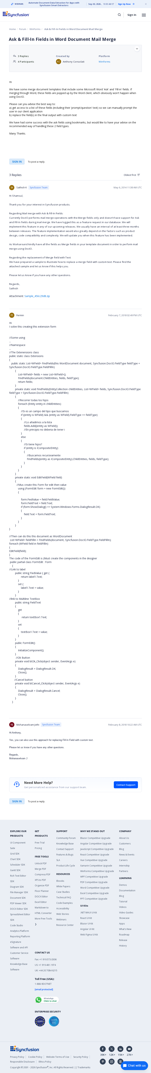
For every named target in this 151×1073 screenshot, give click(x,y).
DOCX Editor (41, 896)
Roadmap (124, 934)
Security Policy (80, 1056)
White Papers (63, 886)
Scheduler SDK (17, 864)
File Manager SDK (19, 892)
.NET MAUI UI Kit (88, 912)
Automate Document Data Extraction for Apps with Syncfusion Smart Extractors (54, 4)
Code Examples (64, 903)
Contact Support (125, 784)
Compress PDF (42, 874)
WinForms (35, 29)
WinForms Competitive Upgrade (97, 871)
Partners (123, 871)
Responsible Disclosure (22, 1061)
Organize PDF (42, 885)
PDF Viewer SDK (18, 903)
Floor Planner (42, 891)
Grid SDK (14, 853)
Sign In (131, 15)
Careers (123, 860)
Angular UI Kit (87, 929)
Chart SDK (15, 859)
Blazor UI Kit (86, 923)
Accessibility (62, 908)
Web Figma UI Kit (89, 934)
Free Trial (40, 842)
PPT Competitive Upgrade (93, 898)
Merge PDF (40, 869)
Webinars (61, 919)
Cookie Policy (35, 1056)
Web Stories (62, 914)
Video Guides (126, 912)
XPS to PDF (40, 880)
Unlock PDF (41, 863)
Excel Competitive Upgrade (94, 893)
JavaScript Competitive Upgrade (97, 849)
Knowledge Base (65, 843)
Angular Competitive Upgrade (96, 843)
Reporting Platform (20, 936)
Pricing (38, 848)
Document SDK (18, 897)
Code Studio (16, 925)
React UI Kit (86, 918)
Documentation (127, 890)
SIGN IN (17, 801)
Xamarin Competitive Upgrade (96, 865)
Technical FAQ (63, 897)
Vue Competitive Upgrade (93, 860)
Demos (123, 885)
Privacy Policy (17, 1056)
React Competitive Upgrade (94, 854)
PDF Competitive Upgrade (94, 882)
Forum (22, 29)
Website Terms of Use (57, 1056)
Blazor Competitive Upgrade (95, 838)
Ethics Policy (45, 1061)
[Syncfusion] (25, 1048)
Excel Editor (41, 902)
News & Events (126, 854)
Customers (125, 843)
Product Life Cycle (65, 865)
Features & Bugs (64, 854)
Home (12, 29)
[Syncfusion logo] (16, 14)
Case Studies (63, 891)
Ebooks (60, 880)
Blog (121, 849)
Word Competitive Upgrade (94, 887)
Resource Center (65, 925)
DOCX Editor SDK (19, 908)
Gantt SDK (15, 870)
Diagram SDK (17, 886)
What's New (125, 929)
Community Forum (66, 838)
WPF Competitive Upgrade (94, 876)
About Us (124, 838)
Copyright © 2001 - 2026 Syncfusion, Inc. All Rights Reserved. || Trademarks (50, 1067)
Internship (124, 865)
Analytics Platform (19, 930)
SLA (58, 860)
